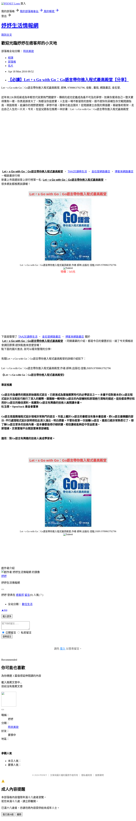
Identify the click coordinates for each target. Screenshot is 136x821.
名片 (10, 65)
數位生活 (27, 604)
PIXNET (43, 775)
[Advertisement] (68, 140)
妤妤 (4, 576)
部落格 (12, 61)
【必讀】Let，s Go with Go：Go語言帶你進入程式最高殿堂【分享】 (68, 80)
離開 (19, 814)
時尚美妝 (28, 51)
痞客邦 (20, 595)
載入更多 (7, 616)
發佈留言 (7, 636)
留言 (27, 595)
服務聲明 (99, 775)
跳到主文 (6, 34)
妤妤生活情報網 (19, 26)
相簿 (10, 57)
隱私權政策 (86, 775)
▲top (4, 610)
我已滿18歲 (8, 814)
